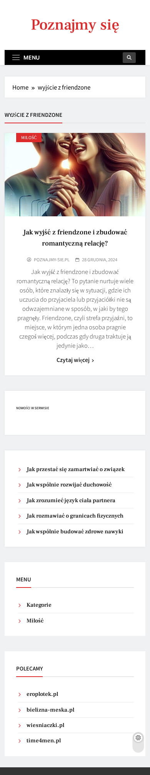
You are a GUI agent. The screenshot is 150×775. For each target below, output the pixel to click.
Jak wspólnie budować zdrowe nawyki (75, 531)
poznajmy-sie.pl (52, 259)
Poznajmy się (75, 25)
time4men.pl (44, 740)
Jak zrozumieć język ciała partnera (71, 500)
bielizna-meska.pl (50, 710)
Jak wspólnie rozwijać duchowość (69, 484)
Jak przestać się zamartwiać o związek (76, 469)
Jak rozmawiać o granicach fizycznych (75, 515)
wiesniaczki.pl (45, 725)
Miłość (29, 137)
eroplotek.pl (42, 694)
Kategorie (39, 605)
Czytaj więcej (73, 359)
